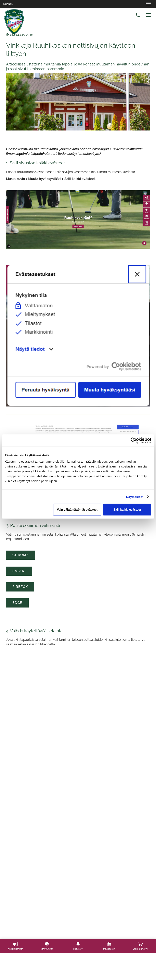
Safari (19, 571)
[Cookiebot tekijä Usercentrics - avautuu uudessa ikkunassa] (133, 440)
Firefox (20, 587)
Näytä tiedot (134, 496)
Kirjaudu (8, 3)
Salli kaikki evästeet (127, 509)
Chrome (20, 555)
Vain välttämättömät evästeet (77, 509)
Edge (17, 603)
